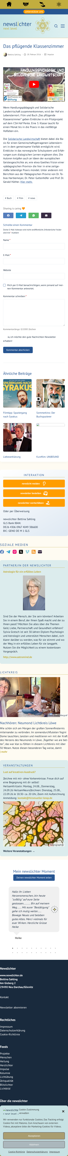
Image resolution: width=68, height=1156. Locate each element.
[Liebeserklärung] (17, 437)
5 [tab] (31, 1005)
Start (9, 4)
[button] (63, 1111)
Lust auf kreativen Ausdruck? (19, 772)
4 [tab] (26, 1005)
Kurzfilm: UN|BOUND (47, 456)
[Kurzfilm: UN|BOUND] (50, 437)
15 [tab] (31, 1010)
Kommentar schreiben (15, 296)
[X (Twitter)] (21, 552)
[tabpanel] (34, 944)
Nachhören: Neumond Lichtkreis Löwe (28, 723)
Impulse (50, 54)
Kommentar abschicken (18, 349)
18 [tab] (45, 1010)
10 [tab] (55, 1005)
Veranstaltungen (18, 765)
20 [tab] (55, 1010)
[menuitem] (9, 5)
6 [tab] (36, 1005)
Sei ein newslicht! (42, 4)
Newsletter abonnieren (13, 1065)
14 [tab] (26, 1010)
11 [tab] (12, 1010)
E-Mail (7, 255)
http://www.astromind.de (17, 657)
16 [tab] (36, 1010)
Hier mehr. (26, 182)
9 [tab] (50, 1005)
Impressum (54, 1151)
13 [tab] (22, 1010)
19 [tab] (50, 1010)
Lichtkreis (59, 4)
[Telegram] (21, 215)
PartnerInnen (25, 4)
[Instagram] (15, 552)
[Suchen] (56, 26)
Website (7, 270)
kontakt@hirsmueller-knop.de (35, 798)
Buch (8, 198)
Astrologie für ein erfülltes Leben (22, 571)
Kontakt (4, 1055)
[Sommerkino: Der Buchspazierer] (50, 393)
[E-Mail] (46, 215)
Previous (6, 944)
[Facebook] (8, 215)
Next (61, 944)
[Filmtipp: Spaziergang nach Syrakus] (17, 393)
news (31, 198)
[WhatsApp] (33, 215)
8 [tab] (45, 1005)
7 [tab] (41, 1005)
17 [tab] (41, 1010)
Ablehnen (34, 1144)
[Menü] (63, 26)
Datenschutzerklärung (37, 1151)
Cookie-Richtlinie (16, 1151)
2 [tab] (17, 1005)
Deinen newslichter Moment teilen (34, 875)
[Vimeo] (27, 552)
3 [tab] (22, 1005)
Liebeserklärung (12, 456)
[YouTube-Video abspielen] (34, 84)
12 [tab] (17, 1010)
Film (20, 198)
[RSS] (34, 552)
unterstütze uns (34, 11)
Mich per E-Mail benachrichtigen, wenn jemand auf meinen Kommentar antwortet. (35, 287)
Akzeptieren (34, 1135)
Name (6, 239)
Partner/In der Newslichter (27, 565)
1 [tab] (12, 1005)
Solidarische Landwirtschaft (24, 139)
